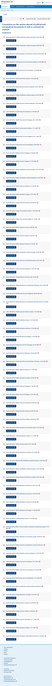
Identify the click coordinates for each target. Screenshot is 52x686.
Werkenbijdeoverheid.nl (10, 681)
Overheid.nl (5, 7)
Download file (11, 41)
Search (12, 10)
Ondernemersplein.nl (9, 679)
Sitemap (6, 663)
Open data (6, 668)
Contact (6, 649)
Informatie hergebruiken (10, 658)
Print (21, 18)
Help (5, 652)
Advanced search (20, 6)
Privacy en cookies (8, 659)
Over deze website (8, 647)
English (5, 650)
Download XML (29, 18)
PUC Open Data (7, 672)
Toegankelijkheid (8, 661)
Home (12, 6)
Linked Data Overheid (9, 670)
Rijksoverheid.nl (8, 677)
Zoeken (6, 654)
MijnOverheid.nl (8, 676)
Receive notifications (42, 18)
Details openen (1, 19)
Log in (38, 2)
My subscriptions (30, 6)
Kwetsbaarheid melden (9, 664)
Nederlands (48, 2)
